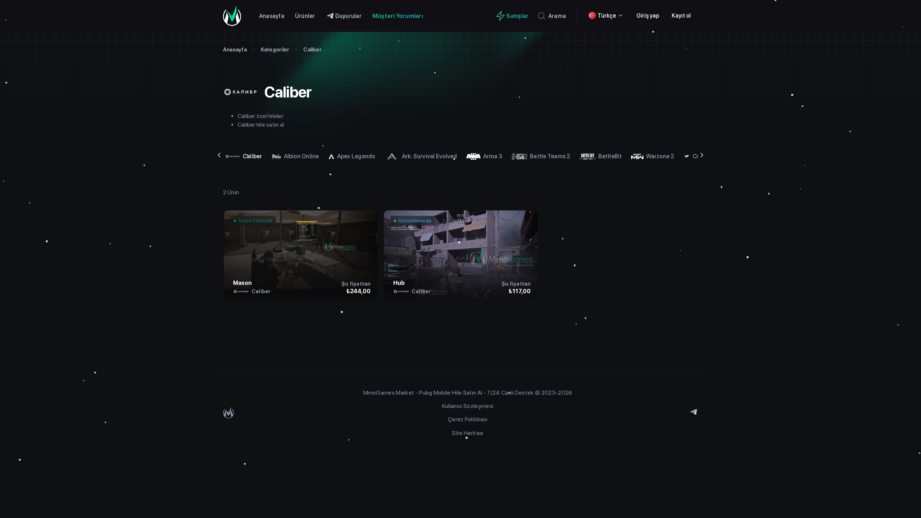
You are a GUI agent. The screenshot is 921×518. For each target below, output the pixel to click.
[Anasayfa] (235, 16)
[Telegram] (693, 413)
